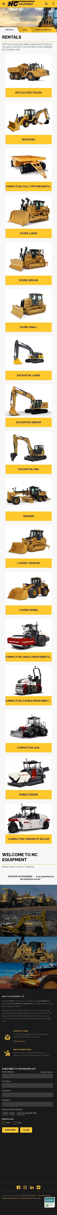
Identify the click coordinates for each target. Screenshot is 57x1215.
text (19, 1123)
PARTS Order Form (22, 1050)
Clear (26, 1130)
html (8, 1123)
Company (6, 1100)
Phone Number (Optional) (12, 1109)
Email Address (8, 1072)
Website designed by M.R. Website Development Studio (21, 1198)
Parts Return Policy (44, 1195)
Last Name (7, 1091)
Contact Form (20, 1031)
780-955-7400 (19, 1041)
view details (28, 902)
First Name (7, 1081)
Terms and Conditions (28, 1195)
